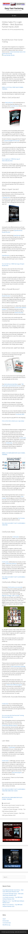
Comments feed (7, 923)
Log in (4, 919)
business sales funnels (9, 805)
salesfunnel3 (6, 803)
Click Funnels (21, 518)
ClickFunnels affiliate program (14, 685)
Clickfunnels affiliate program (9, 725)
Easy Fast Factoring (14, 8)
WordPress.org (6, 925)
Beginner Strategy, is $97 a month (10, 595)
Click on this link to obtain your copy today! (13, 421)
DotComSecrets (9, 102)
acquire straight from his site (11, 140)
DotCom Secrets (19, 312)
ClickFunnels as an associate (14, 587)
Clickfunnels (23, 438)
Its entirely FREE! (20, 414)
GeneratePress (22, 932)
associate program (17, 772)
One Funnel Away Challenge (18, 666)
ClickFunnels (5, 562)
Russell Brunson (14, 106)
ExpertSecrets (6, 197)
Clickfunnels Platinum (11, 563)
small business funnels (13, 807)
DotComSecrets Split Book (10, 384)
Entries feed (6, 921)
